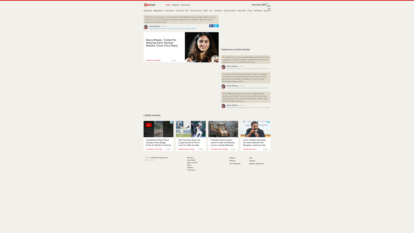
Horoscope (185, 5)
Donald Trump (196, 10)
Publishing (258, 10)
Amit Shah (180, 10)
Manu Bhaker (154, 26)
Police (249, 10)
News (168, 5)
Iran (210, 10)
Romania (232, 161)
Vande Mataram (219, 149)
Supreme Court (270, 10)
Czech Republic (235, 164)
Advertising (191, 160)
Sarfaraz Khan (186, 149)
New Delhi (256, 5)
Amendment (169, 10)
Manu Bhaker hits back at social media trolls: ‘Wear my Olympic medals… (173, 28)
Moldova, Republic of (256, 164)
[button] (211, 25)
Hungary (252, 161)
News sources (192, 162)
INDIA (205, 10)
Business (190, 157)
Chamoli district (154, 149)
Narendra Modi (230, 10)
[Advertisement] (245, 30)
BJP (187, 10)
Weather (175, 5)
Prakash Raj (249, 149)
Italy (250, 158)
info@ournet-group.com (159, 157)
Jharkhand (218, 10)
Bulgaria (232, 158)
